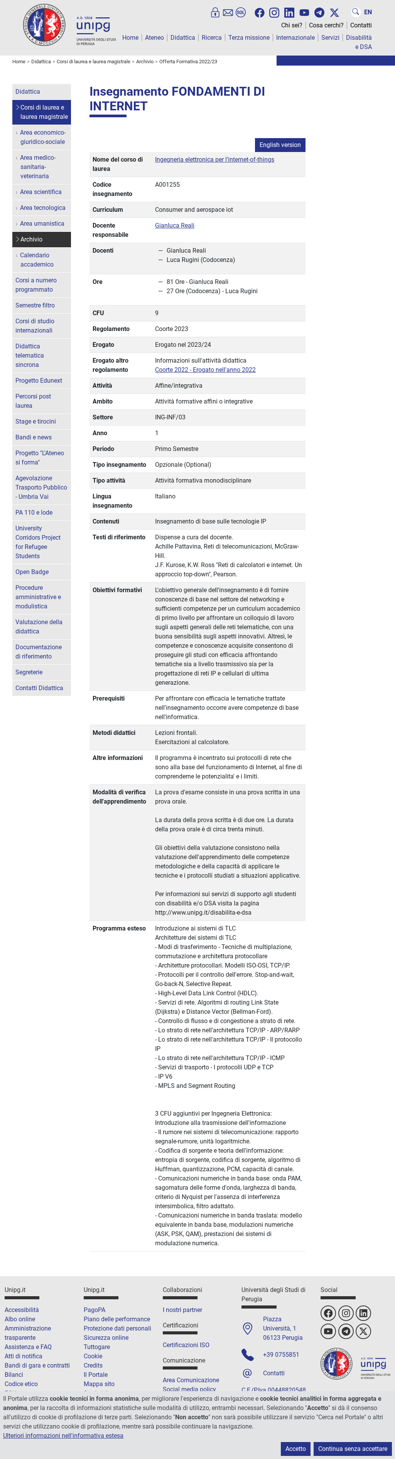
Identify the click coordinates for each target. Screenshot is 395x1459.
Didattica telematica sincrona (29, 355)
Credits (93, 1365)
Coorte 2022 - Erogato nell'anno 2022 (205, 369)
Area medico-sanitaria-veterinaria (38, 167)
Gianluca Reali (174, 225)
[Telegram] (319, 12)
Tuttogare (97, 1347)
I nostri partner (182, 1310)
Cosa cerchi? (326, 25)
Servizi (330, 37)
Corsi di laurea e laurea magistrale (44, 112)
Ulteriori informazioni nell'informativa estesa (63, 1435)
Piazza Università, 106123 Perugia (283, 1328)
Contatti (361, 25)
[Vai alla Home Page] (69, 24)
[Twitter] (334, 13)
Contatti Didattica (39, 688)
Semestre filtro (35, 305)
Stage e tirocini (35, 421)
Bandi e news (33, 437)
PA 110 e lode (33, 512)
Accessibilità (22, 1310)
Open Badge (32, 572)
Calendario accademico (37, 260)
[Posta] (228, 12)
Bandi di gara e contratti (37, 1365)
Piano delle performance (117, 1319)
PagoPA (94, 1310)
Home (130, 37)
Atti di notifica (23, 1356)
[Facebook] (260, 13)
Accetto (295, 1448)
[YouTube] (304, 13)
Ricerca (212, 37)
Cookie (93, 1356)
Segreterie (28, 672)
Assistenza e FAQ (28, 1347)
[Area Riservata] (215, 12)
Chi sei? (291, 25)
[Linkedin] (289, 12)
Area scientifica (41, 192)
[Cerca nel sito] (356, 12)
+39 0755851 (281, 1354)
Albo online (20, 1319)
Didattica (182, 37)
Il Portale (96, 1374)
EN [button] (368, 12)
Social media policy (189, 1389)
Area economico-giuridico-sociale (43, 137)
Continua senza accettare (352, 1448)
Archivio (31, 239)
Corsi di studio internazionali (34, 325)
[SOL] (241, 12)
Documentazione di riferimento (38, 651)
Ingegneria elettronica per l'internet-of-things (214, 159)
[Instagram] (274, 12)
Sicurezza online (106, 1337)
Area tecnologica (43, 207)
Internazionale (295, 37)
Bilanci (14, 1374)
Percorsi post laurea (33, 401)
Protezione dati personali (117, 1328)
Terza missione (249, 37)
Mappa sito (99, 1384)
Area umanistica (42, 223)
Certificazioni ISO (186, 1345)
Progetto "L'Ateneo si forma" (39, 457)
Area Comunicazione (191, 1380)
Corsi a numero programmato (36, 285)
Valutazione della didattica (38, 626)
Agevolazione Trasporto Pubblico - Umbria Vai (41, 487)
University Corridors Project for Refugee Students (38, 542)
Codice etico (21, 1384)
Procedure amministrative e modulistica (38, 597)
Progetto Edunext (38, 380)
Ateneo (154, 37)
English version (280, 145)
